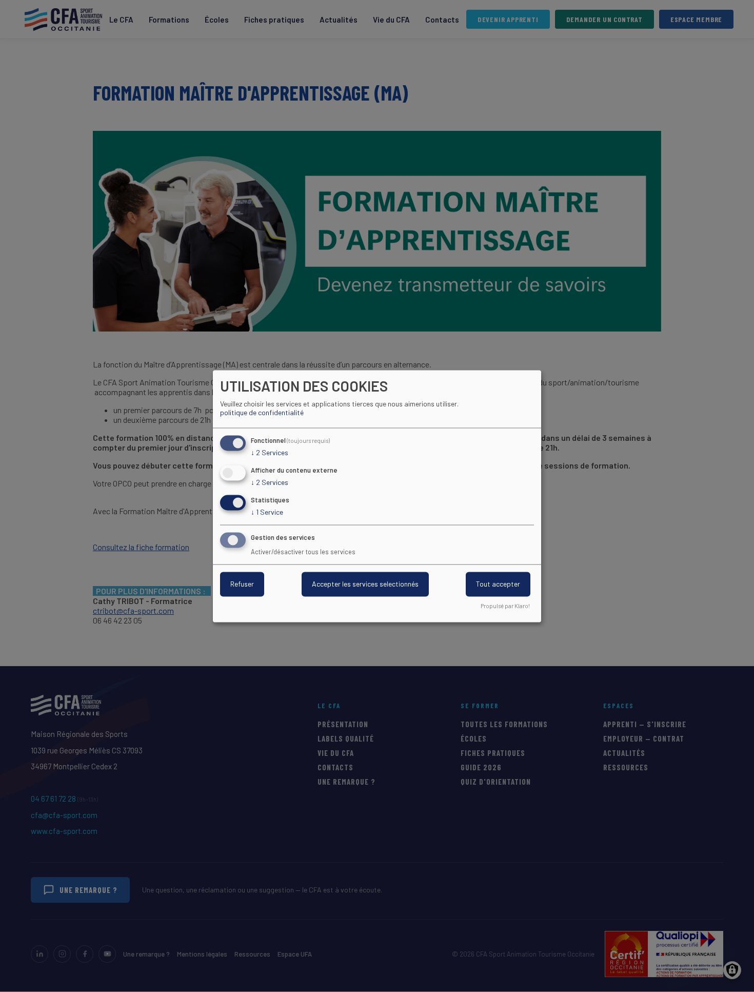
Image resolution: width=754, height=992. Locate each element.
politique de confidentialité (262, 413)
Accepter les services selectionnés (365, 583)
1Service (267, 512)
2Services (269, 453)
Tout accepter (498, 583)
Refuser (242, 583)
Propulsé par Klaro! (505, 605)
